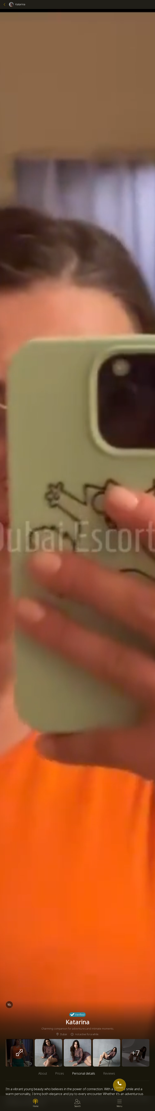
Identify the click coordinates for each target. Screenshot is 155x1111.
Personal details (83, 1073)
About (42, 1073)
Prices (59, 1073)
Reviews (109, 1073)
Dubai (63, 1034)
